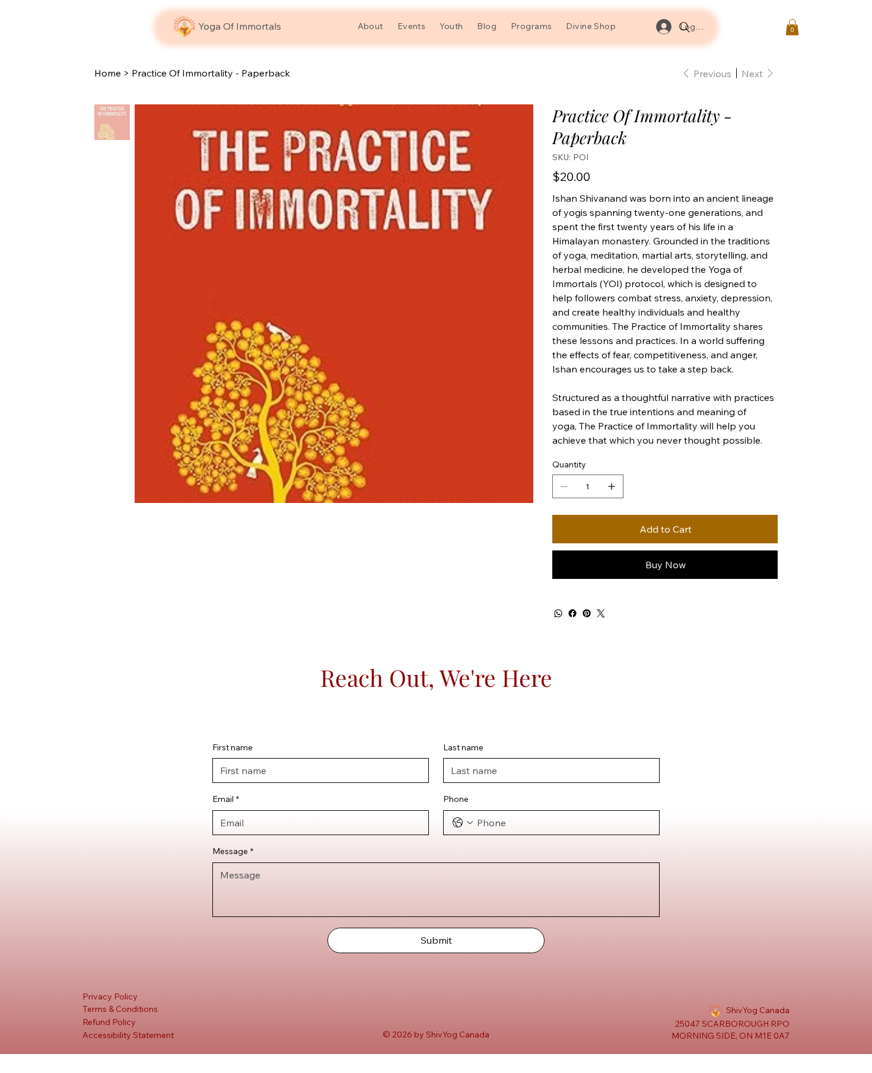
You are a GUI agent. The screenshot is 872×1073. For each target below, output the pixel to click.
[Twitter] (601, 613)
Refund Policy (109, 1022)
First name (232, 747)
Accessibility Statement (128, 1035)
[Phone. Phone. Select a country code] (463, 823)
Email (225, 799)
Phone (456, 799)
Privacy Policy (110, 996)
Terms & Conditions (120, 1009)
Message (232, 851)
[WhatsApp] (558, 613)
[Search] (684, 27)
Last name (463, 747)
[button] (792, 27)
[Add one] (611, 486)
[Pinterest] (587, 613)
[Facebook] (572, 613)
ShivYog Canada (758, 1010)
